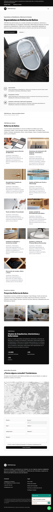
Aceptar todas (7, 4)
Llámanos (21, 32)
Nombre (8, 420)
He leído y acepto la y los (25, 444)
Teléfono (29, 425)
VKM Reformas (11, 8)
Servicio (29, 420)
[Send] (49, 503)
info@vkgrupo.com (8, 487)
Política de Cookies (31, 483)
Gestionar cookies (17, 4)
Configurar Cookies (31, 490)
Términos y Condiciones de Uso (34, 444)
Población (29, 431)
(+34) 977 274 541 (8, 485)
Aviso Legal (29, 481)
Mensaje (8, 437)
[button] (26, 398)
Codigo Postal (9, 431)
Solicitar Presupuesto (10, 32)
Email (7, 425)
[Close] (49, 495)
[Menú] (48, 9)
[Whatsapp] (49, 508)
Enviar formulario (26, 447)
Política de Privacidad (20, 444)
